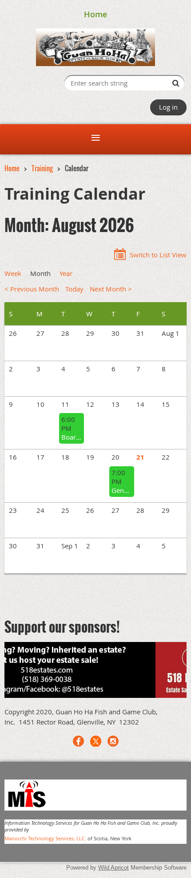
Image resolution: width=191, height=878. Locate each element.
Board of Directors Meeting (71, 437)
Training (42, 168)
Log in (168, 106)
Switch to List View (158, 254)
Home (95, 14)
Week (12, 273)
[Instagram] (113, 741)
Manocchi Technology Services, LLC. (45, 838)
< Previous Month (31, 288)
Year (66, 273)
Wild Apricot (113, 867)
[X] (95, 741)
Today (74, 288)
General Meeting (121, 490)
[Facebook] (78, 741)
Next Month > (111, 288)
